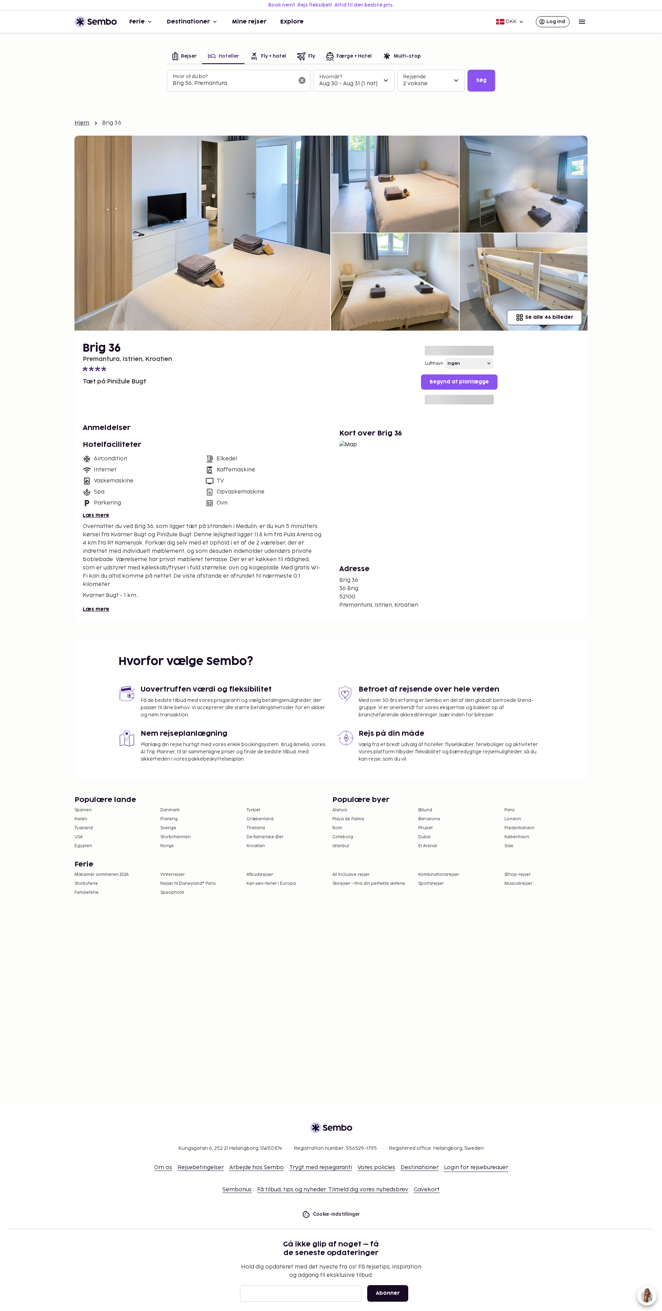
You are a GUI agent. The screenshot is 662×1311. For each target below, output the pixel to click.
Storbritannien (175, 837)
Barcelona (429, 819)
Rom (337, 828)
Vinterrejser (172, 874)
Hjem (82, 123)
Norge (167, 846)
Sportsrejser (431, 883)
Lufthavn (434, 363)
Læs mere (96, 515)
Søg (481, 80)
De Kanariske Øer (265, 837)
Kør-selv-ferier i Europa (271, 883)
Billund (425, 810)
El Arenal (427, 846)
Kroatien (256, 846)
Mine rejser (249, 22)
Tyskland (83, 828)
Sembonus (237, 1189)
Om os (163, 1167)
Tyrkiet (253, 810)
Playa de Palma (348, 819)
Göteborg (342, 837)
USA (78, 837)
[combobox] (233, 83)
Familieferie (86, 892)
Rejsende (414, 77)
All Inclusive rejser (351, 874)
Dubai (424, 837)
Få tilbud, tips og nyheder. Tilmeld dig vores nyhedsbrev (332, 1189)
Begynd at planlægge (459, 382)
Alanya (339, 810)
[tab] (184, 56)
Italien (80, 819)
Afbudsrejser (260, 874)
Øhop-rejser (517, 874)
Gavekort (427, 1189)
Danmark (170, 810)
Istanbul (340, 846)
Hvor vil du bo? (190, 76)
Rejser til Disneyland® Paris (187, 883)
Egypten (83, 846)
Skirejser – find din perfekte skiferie (368, 883)
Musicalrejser (518, 883)
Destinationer (188, 22)
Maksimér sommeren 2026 (101, 874)
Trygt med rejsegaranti (320, 1167)
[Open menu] (582, 21)
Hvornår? (330, 77)
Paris (509, 810)
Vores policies (376, 1167)
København (516, 837)
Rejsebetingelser (201, 1167)
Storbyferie (86, 883)
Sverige (168, 828)
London (512, 819)
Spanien (83, 810)
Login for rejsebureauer (476, 1167)
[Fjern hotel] (302, 80)
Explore (292, 22)
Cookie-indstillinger (336, 1214)
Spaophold (172, 892)
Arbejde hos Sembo (256, 1167)
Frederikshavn (519, 828)
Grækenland (260, 819)
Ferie (137, 22)
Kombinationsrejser (438, 874)
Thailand (256, 828)
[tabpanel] (331, 81)
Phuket (425, 828)
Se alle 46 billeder (549, 317)
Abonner (388, 1293)
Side (508, 846)
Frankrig (169, 819)
